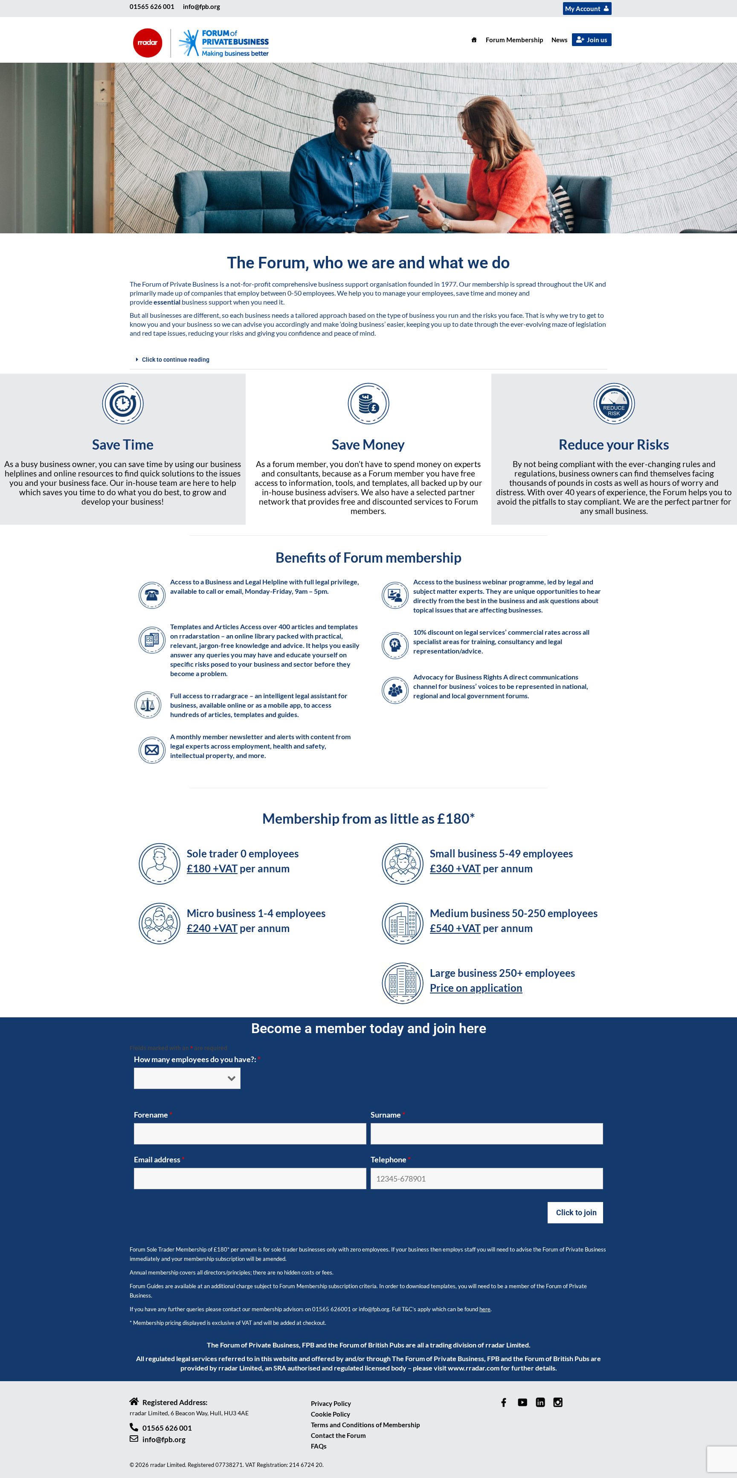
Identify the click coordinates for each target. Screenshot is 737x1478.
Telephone (391, 1159)
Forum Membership (514, 40)
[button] (368, 359)
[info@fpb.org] (134, 1438)
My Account (583, 8)
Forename (153, 1114)
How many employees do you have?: (197, 1059)
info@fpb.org (201, 6)
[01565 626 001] (134, 1427)
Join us (597, 40)
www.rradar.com (473, 1368)
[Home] (474, 39)
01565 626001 (331, 1309)
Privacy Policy (331, 1403)
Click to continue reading (175, 359)
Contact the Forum (338, 1435)
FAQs (319, 1446)
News (559, 40)
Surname (388, 1114)
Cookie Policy (330, 1414)
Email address (159, 1159)
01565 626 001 (152, 6)
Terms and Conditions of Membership (365, 1425)
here (484, 1309)
